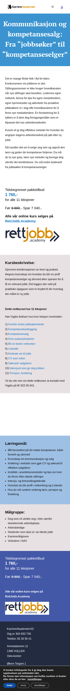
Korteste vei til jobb (19, 353)
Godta (9, 685)
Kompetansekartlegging (22, 329)
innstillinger (34, 679)
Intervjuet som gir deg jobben (27, 368)
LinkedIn (13, 348)
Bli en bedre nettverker (21, 343)
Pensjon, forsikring (21, 373)
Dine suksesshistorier (21, 338)
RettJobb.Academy (20, 221)
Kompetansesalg (18, 334)
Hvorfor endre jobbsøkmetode (26, 324)
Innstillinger (40, 685)
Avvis (23, 685)
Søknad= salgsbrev (20, 363)
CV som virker (16, 358)
